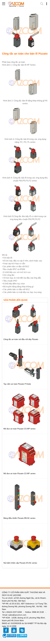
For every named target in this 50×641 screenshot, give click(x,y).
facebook (6, 630)
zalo (22, 630)
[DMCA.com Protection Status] (22, 635)
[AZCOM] (16, 4)
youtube (14, 630)
